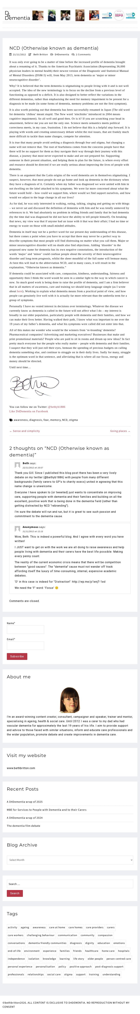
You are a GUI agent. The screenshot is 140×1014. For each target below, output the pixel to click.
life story (78, 959)
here (19, 291)
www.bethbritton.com (21, 768)
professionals (16, 974)
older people (95, 959)
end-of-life (14, 951)
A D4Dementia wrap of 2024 (25, 818)
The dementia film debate (23, 826)
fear (46, 420)
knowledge (49, 959)
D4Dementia (62, 54)
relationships (36, 974)
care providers (94, 927)
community (87, 935)
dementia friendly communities (47, 943)
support (81, 974)
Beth (26, 463)
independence (16, 959)
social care (54, 974)
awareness (21, 420)
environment (32, 951)
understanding (111, 974)
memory (55, 420)
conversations (16, 943)
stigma (73, 420)
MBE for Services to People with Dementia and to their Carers (47, 810)
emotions (119, 943)
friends (77, 951)
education (104, 943)
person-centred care (119, 959)
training (94, 974)
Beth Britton (40, 54)
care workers (15, 935)
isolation (33, 959)
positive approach (81, 966)
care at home (57, 927)
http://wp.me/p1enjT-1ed (89, 581)
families (65, 951)
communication (67, 935)
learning (65, 959)
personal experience (20, 966)
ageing (25, 927)
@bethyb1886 (56, 406)
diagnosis (35, 420)
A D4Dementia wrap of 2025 (25, 802)
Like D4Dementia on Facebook (28, 411)
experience (49, 951)
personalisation (45, 966)
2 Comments (83, 54)
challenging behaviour (40, 935)
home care (108, 951)
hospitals (123, 951)
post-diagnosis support (109, 966)
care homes (75, 927)
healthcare (91, 951)
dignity (89, 943)
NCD (65, 420)
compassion (105, 935)
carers (111, 927)
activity (12, 927)
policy (62, 966)
